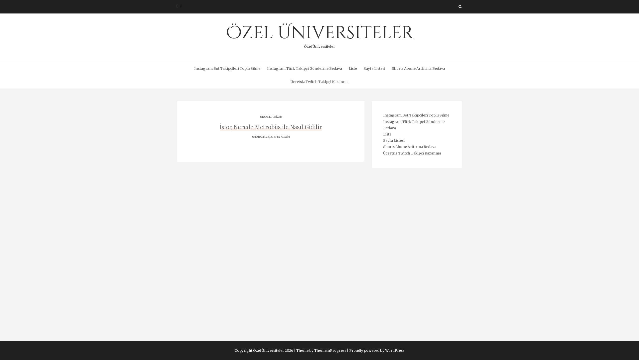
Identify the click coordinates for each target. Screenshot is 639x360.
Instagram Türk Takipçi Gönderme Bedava (304, 68)
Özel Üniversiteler (319, 35)
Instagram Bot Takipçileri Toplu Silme (227, 68)
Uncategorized (271, 116)
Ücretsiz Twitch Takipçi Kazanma (319, 82)
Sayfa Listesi (374, 68)
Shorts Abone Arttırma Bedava (418, 68)
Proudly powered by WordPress (376, 350)
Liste (353, 68)
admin (285, 136)
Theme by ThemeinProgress (321, 350)
